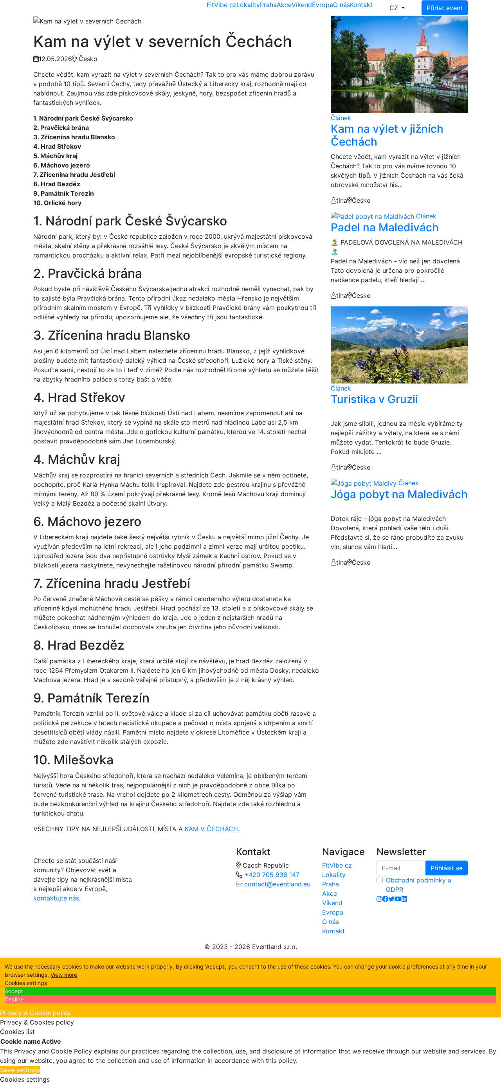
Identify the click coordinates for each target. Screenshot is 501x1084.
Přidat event (445, 8)
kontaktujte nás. (57, 898)
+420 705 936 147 (271, 875)
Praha (268, 5)
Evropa (322, 5)
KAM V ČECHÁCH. (211, 829)
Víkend (302, 5)
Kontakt (361, 5)
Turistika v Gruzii (374, 399)
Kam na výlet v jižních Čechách (387, 135)
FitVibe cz (221, 5)
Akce (284, 5)
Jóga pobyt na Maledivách (399, 494)
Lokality (248, 5)
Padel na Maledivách (385, 227)
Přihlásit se (447, 868)
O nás (341, 5)
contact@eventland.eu (277, 884)
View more (63, 974)
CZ (394, 8)
